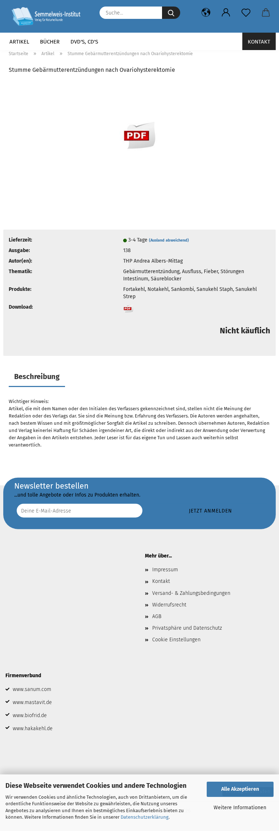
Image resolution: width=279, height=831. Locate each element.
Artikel (19, 41)
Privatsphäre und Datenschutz (187, 628)
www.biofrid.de (30, 715)
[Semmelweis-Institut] (49, 16)
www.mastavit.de (32, 702)
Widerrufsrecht (169, 605)
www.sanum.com (32, 689)
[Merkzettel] (246, 12)
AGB (156, 616)
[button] (206, 12)
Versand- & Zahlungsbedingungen (191, 593)
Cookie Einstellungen (176, 640)
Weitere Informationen (240, 808)
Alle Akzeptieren (240, 789)
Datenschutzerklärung (145, 817)
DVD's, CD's (84, 41)
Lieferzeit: (20, 240)
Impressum (165, 570)
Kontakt (259, 41)
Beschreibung (37, 376)
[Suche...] (171, 13)
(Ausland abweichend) (169, 240)
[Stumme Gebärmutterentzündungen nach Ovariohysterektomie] (139, 135)
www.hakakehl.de (33, 728)
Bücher (50, 41)
